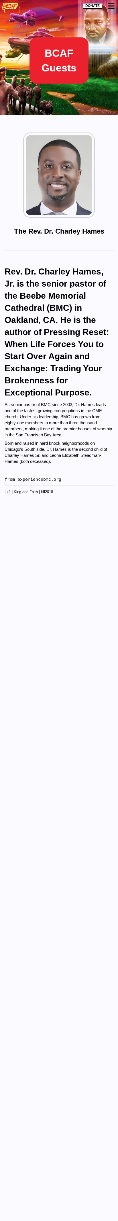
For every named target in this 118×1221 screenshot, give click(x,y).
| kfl (8, 492)
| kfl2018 (46, 492)
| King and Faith (25, 492)
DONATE (92, 6)
